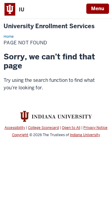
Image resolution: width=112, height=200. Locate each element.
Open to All (71, 127)
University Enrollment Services (49, 26)
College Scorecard (43, 127)
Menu (97, 8)
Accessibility (14, 127)
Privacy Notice (95, 127)
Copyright (20, 135)
